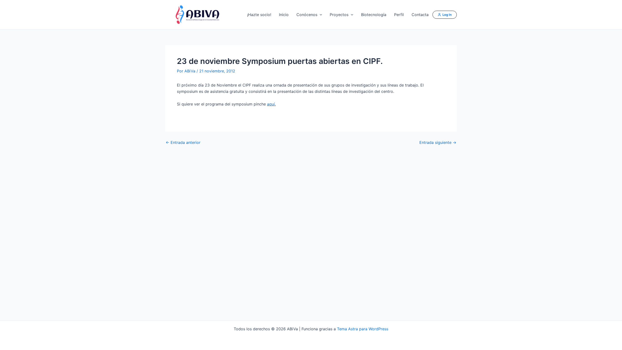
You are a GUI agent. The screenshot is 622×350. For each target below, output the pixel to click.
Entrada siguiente (437, 142)
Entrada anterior (183, 142)
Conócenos (306, 14)
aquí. (271, 104)
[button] (319, 14)
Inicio (284, 14)
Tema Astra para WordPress (362, 328)
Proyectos (339, 14)
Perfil (399, 14)
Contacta (420, 14)
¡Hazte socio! (259, 14)
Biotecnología (373, 14)
